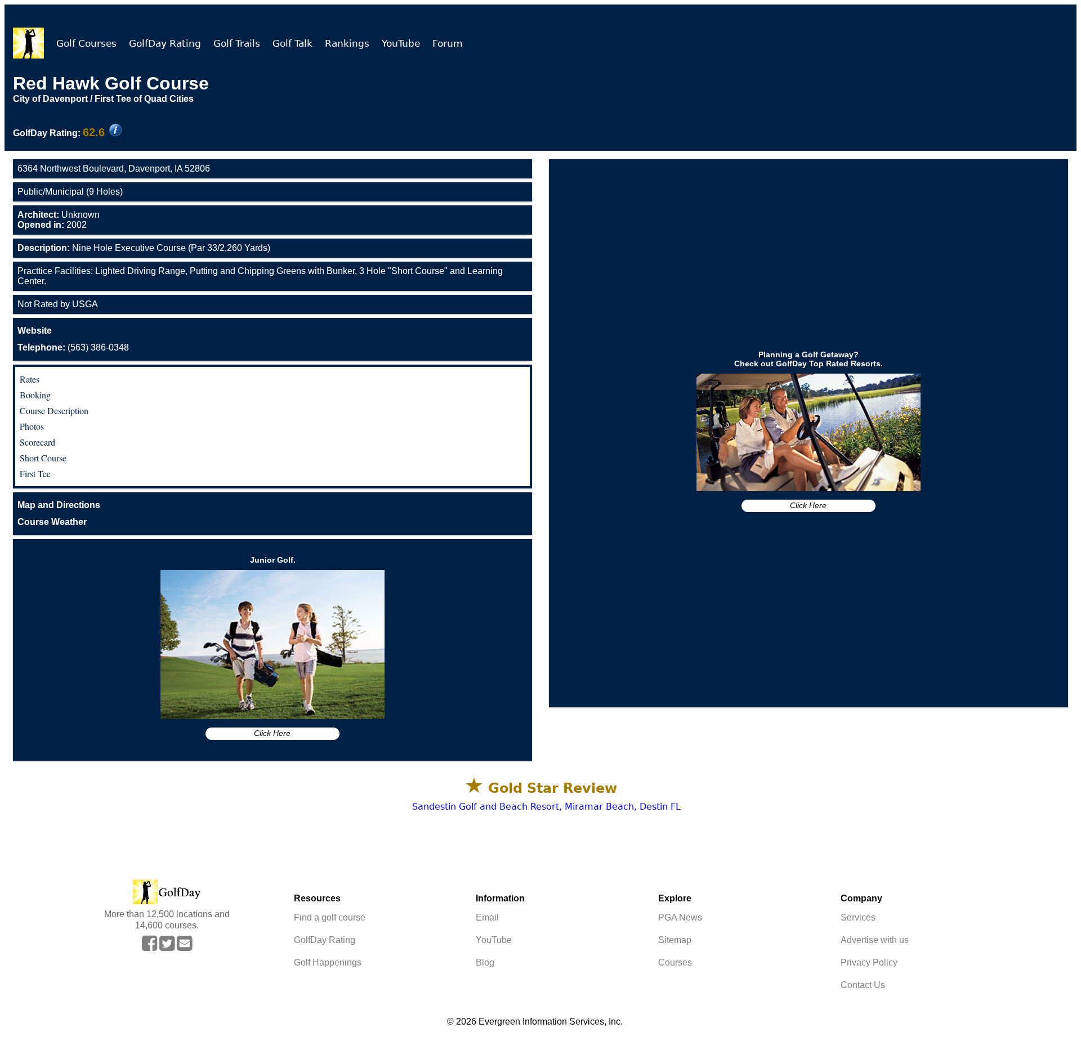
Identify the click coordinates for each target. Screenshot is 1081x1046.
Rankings (347, 43)
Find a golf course (329, 917)
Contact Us (863, 985)
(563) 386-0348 (73, 347)
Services (858, 917)
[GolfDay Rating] (115, 131)
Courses (675, 962)
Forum (447, 43)
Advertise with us (875, 940)
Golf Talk (292, 43)
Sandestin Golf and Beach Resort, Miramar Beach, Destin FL (546, 806)
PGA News (680, 917)
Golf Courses (86, 43)
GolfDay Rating (165, 43)
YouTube (401, 43)
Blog (485, 962)
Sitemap (674, 940)
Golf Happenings (327, 962)
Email (487, 917)
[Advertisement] (808, 246)
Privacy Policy (869, 962)
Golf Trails (236, 43)
